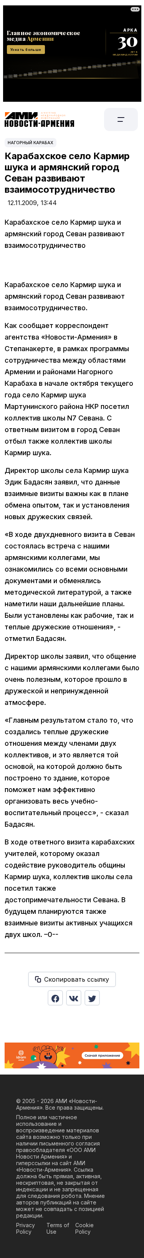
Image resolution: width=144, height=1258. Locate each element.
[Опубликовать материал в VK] (73, 997)
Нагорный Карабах (30, 142)
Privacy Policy (25, 1228)
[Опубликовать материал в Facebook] (55, 997)
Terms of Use (57, 1228)
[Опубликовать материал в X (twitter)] (92, 997)
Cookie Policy (84, 1228)
